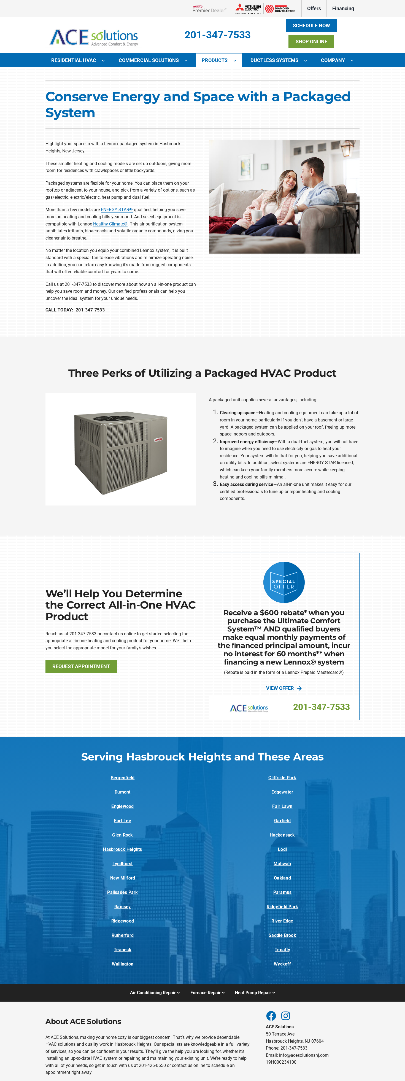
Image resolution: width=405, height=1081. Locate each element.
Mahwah (282, 863)
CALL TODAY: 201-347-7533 (75, 310)
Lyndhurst (122, 863)
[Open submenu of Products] (237, 60)
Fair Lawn (282, 806)
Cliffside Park (282, 777)
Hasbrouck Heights (122, 849)
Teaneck (122, 949)
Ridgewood (122, 921)
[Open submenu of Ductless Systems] (308, 60)
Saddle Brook (282, 935)
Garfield (282, 820)
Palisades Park (122, 892)
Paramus (282, 892)
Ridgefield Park (282, 906)
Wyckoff (282, 964)
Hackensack (282, 835)
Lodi (282, 849)
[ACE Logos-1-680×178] (93, 24)
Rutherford (123, 935)
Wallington (122, 964)
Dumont (122, 792)
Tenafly (282, 949)
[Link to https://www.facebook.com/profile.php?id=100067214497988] (271, 1016)
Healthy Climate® (110, 224)
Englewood (122, 806)
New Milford (122, 878)
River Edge (282, 921)
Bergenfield (123, 777)
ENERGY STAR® (117, 209)
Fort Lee (122, 820)
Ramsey (122, 906)
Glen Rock (122, 835)
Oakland (282, 878)
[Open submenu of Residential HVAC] (106, 60)
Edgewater (282, 792)
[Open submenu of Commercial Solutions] (188, 60)
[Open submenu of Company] (354, 60)
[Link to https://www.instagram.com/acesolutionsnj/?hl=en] (286, 1016)
